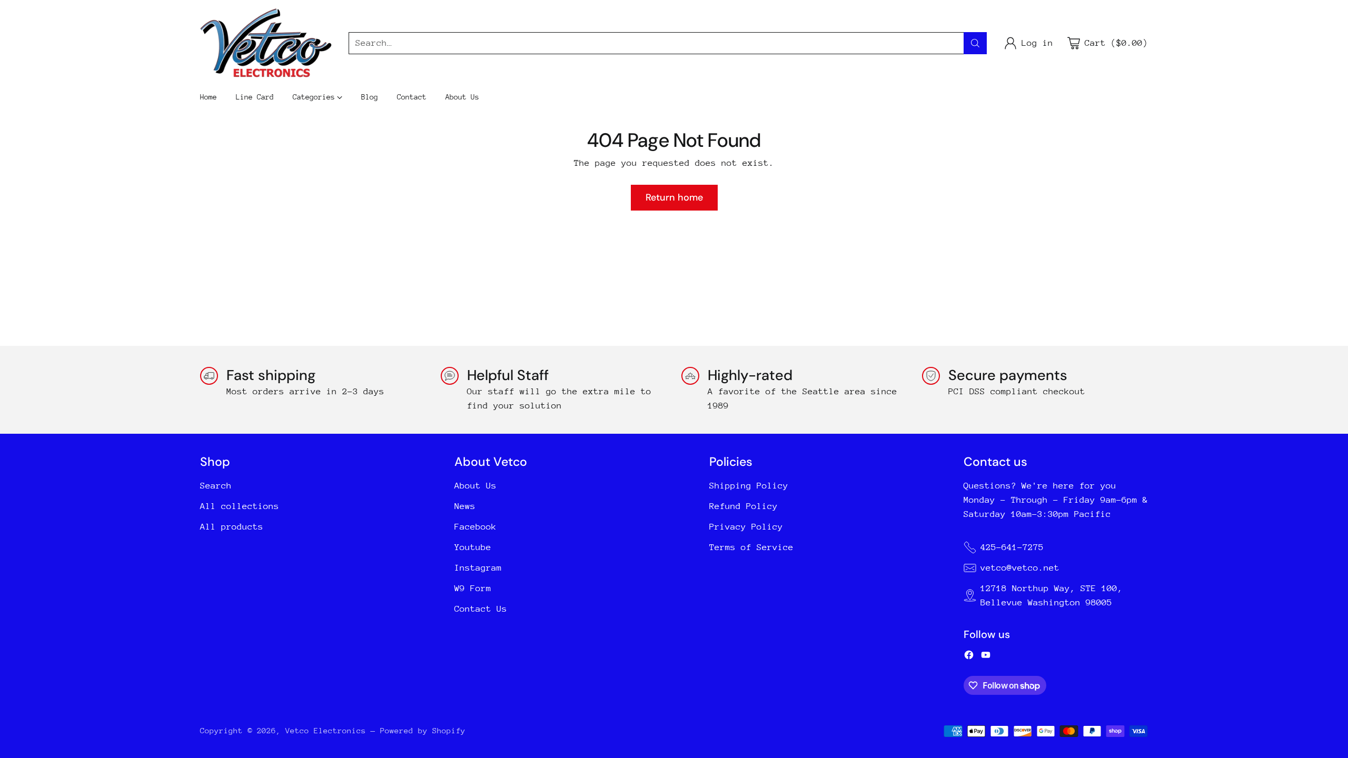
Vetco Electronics (325, 730)
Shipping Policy (748, 486)
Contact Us (480, 609)
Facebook (475, 527)
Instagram (478, 568)
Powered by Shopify (422, 730)
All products (231, 527)
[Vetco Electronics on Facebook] (969, 657)
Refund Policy (743, 506)
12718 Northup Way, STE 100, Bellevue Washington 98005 (1051, 595)
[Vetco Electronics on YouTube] (985, 657)
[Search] (975, 43)
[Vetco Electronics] (266, 42)
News (464, 506)
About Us (475, 486)
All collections (239, 506)
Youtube (472, 547)
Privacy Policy (746, 527)
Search (216, 486)
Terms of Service (751, 547)
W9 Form (472, 588)
